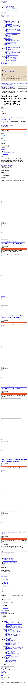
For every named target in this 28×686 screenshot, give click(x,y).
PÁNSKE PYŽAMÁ (11, 42)
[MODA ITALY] (5, 15)
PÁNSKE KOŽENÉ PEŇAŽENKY (14, 47)
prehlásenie (23, 551)
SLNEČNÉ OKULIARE (12, 55)
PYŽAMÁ (8, 35)
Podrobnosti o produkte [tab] (8, 152)
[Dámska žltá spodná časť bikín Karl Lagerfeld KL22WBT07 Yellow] (14, 118)
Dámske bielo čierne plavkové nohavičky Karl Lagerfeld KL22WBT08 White (13, 242)
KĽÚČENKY (9, 51)
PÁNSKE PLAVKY (11, 43)
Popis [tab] (4, 151)
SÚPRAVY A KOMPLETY (12, 34)
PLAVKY (8, 37)
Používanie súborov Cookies (10, 10)
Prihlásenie (5, 608)
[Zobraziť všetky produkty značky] (4, 108)
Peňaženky (5, 44)
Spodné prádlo (6, 56)
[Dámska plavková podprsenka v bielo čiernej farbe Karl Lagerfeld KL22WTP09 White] (14, 84)
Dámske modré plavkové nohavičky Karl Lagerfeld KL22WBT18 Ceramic (13, 316)
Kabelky (5, 20)
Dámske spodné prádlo (11, 57)
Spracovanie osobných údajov (10, 8)
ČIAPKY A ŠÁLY (10, 49)
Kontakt (5, 5)
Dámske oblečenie (7, 27)
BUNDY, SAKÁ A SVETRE (13, 33)
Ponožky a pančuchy (11, 60)
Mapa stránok (6, 564)
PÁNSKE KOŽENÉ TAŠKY (13, 25)
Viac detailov (4, 612)
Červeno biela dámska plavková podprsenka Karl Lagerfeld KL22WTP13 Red (14, 387)
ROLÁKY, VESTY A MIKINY (13, 30)
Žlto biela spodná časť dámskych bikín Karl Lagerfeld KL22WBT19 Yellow (14, 460)
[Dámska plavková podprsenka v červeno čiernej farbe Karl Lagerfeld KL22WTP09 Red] (14, 113)
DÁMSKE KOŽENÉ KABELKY (14, 21)
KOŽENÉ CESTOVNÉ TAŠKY (14, 26)
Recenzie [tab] (5, 154)
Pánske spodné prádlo (11, 58)
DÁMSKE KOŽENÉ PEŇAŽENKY (15, 46)
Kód (2, 167)
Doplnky (5, 48)
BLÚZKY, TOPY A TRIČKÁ (13, 29)
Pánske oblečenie (7, 38)
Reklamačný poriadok (8, 7)
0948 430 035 (4, 577)
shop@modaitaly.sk (5, 579)
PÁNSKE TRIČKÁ (11, 39)
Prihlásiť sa (3, 679)
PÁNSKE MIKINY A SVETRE (13, 40)
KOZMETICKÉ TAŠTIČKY (13, 52)
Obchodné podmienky (8, 6)
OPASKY (8, 53)
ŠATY (7, 31)
